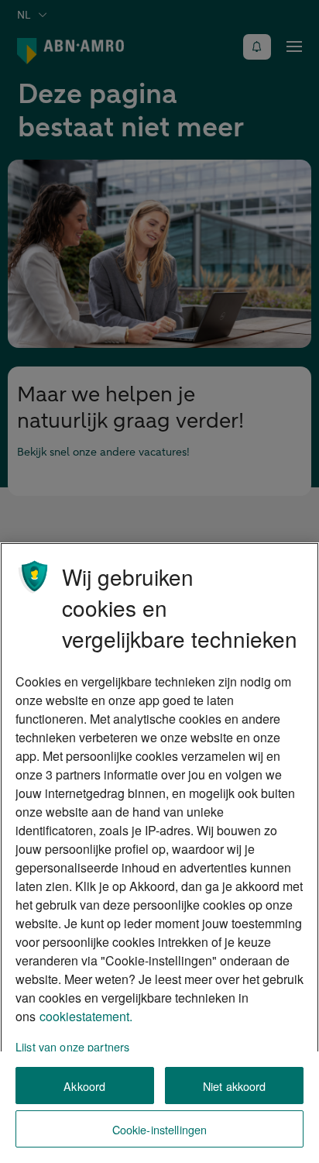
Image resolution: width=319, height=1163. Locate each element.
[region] (159, 852)
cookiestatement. (85, 1016)
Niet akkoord (234, 1086)
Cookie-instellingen (160, 1129)
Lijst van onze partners (72, 1046)
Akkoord (84, 1086)
